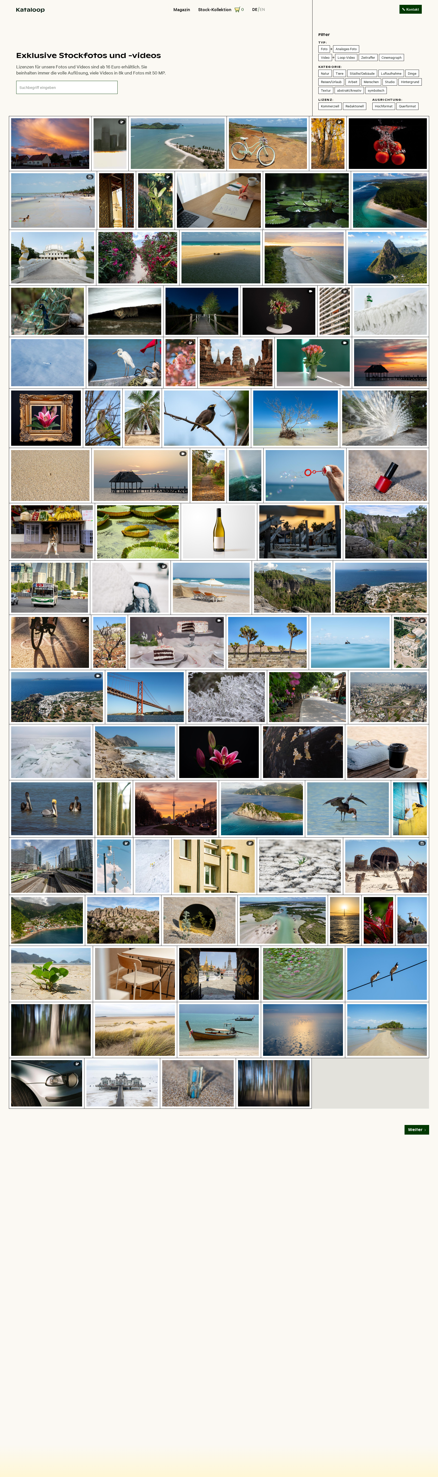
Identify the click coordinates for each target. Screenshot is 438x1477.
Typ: (322, 42)
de (254, 9)
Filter (324, 34)
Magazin (181, 9)
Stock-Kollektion (214, 9)
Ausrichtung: (387, 100)
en (262, 9)
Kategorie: (330, 67)
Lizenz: (326, 100)
